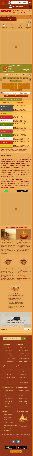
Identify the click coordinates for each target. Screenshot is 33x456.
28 (11, 90)
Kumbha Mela (7, 430)
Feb (8, 78)
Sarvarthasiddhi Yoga (10, 390)
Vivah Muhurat (24, 183)
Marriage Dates (9, 369)
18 (28, 86)
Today (15, 95)
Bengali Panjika (8, 427)
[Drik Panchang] (3, 2)
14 (16, 86)
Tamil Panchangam (24, 390)
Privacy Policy (23, 426)
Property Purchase (10, 377)
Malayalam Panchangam (10, 425)
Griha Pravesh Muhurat (7, 185)
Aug (27, 78)
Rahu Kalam (22, 377)
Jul (24, 78)
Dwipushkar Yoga (9, 395)
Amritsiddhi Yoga (9, 393)
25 (22, 88)
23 (16, 88)
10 (3, 86)
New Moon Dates (23, 350)
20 (6, 88)
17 (25, 86)
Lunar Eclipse (8, 350)
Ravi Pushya (8, 401)
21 (9, 88)
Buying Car (8, 374)
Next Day (24, 95)
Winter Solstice (9, 361)
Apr (14, 78)
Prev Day (7, 95)
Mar (11, 78)
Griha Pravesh (9, 371)
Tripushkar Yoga (9, 398)
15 (19, 86)
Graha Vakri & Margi (24, 358)
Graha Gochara (23, 361)
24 (19, 88)
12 (9, 86)
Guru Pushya (8, 403)
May (18, 78)
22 (12, 88)
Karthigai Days (23, 398)
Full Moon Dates (23, 347)
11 (6, 86)
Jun (21, 78)
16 (22, 86)
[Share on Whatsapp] (6, 191)
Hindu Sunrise (8, 417)
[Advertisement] (16, 47)
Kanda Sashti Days (24, 403)
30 (17, 90)
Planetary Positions (24, 353)
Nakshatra (21, 379)
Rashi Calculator (8, 419)
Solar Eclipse (8, 347)
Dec (21, 80)
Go (24, 338)
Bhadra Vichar (22, 374)
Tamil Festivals (23, 401)
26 (25, 88)
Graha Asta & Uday (24, 355)
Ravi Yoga (7, 406)
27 (28, 88)
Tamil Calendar (23, 395)
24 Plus (23, 74)
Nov (17, 80)
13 (12, 86)
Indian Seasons (8, 414)
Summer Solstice (9, 355)
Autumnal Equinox (10, 358)
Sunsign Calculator (9, 422)
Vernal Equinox (9, 353)
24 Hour (17, 74)
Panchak (21, 369)
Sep (11, 80)
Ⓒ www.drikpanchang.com (24, 425)
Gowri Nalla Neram (24, 393)
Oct (14, 80)
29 (14, 90)
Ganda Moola (22, 371)
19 (3, 88)
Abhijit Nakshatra (23, 382)
